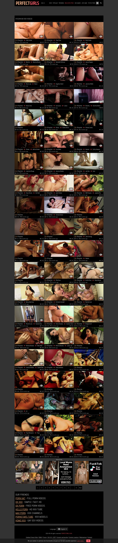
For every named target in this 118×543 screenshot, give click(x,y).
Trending (61, 3)
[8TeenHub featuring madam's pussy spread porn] (29, 205)
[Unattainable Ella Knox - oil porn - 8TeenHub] (59, 270)
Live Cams (84, 3)
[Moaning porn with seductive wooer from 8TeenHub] (29, 445)
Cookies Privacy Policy (32, 537)
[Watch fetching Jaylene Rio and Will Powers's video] (88, 183)
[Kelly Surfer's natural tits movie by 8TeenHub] (29, 30)
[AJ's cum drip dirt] (29, 401)
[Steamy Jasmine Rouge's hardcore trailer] (29, 161)
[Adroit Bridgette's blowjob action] (88, 314)
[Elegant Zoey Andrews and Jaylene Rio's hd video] (59, 357)
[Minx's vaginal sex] (29, 117)
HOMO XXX (20, 520)
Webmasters (83, 537)
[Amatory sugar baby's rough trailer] (29, 379)
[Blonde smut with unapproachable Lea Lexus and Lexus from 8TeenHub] (59, 96)
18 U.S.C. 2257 (52, 537)
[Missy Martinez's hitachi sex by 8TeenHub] (29, 292)
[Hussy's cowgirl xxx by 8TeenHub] (59, 226)
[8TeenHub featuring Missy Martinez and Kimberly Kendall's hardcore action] (59, 292)
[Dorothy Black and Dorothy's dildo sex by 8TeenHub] (88, 96)
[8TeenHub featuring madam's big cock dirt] (88, 423)
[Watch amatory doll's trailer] (29, 248)
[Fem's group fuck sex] (59, 401)
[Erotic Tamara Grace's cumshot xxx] (59, 205)
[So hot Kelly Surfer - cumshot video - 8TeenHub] (88, 30)
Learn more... (80, 541)
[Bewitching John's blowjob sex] (88, 226)
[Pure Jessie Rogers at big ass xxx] (88, 52)
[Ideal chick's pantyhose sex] (88, 357)
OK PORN (19, 505)
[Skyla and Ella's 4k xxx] (88, 270)
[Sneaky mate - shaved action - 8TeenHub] (88, 205)
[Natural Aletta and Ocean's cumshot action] (29, 139)
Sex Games (78, 3)
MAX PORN (20, 513)
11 (76, 488)
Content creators (74, 537)
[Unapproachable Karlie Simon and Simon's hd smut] (59, 117)
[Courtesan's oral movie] (88, 445)
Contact (90, 537)
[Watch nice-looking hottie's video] (29, 226)
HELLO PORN (21, 509)
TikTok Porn (91, 3)
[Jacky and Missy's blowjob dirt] (59, 335)
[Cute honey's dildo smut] (88, 379)
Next (80, 488)
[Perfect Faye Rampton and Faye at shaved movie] (29, 423)
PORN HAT (20, 498)
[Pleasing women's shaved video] (88, 335)
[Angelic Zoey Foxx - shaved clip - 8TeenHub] (59, 30)
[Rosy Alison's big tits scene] (29, 96)
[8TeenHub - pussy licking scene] (88, 248)
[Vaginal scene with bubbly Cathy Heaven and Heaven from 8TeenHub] (88, 139)
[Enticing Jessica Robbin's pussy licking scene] (59, 161)
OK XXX (19, 502)
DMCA (40, 537)
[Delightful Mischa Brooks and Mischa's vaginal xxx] (29, 52)
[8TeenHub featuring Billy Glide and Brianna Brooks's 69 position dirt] (29, 335)
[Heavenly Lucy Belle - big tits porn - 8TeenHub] (59, 139)
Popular (55, 3)
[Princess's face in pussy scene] (59, 445)
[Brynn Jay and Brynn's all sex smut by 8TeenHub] (29, 74)
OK (88, 541)
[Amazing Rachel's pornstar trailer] (88, 292)
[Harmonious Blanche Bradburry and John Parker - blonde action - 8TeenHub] (59, 183)
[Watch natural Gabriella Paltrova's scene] (59, 52)
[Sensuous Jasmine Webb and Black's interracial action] (88, 74)
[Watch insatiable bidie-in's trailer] (88, 401)
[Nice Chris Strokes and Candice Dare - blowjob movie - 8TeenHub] (59, 314)
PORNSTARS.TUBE (24, 516)
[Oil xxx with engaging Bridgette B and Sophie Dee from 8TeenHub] (29, 357)
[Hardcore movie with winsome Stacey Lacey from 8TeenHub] (88, 117)
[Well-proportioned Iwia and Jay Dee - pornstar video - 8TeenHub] (88, 161)
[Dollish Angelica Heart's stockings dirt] (59, 74)
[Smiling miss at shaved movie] (59, 248)
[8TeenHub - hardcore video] (29, 314)
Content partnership (62, 537)
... (72, 488)
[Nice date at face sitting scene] (29, 270)
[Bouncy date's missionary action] (59, 423)
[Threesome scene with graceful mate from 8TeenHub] (59, 379)
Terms (45, 537)
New (50, 3)
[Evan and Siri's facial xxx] (29, 183)
